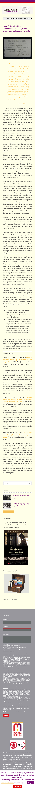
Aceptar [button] (30, 783)
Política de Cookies (7, 783)
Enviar (6, 715)
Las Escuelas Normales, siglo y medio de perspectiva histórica (17, 435)
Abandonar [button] (18, 786)
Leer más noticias (8, 512)
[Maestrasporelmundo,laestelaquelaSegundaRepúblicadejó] (21, 504)
